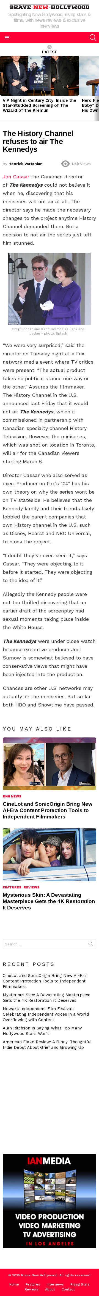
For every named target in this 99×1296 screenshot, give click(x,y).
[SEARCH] (93, 37)
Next (96, 88)
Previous (3, 88)
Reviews (32, 887)
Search (90, 945)
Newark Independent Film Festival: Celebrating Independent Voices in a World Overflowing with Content (46, 1014)
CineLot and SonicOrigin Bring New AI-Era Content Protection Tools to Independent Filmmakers (47, 810)
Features (12, 887)
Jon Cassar (16, 176)
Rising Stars (80, 1284)
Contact (68, 1289)
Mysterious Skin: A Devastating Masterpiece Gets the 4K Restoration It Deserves (49, 901)
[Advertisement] (51, 1101)
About (50, 1289)
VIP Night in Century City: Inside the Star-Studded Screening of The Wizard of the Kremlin (39, 105)
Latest (49, 52)
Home (14, 1284)
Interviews (55, 1284)
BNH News (12, 796)
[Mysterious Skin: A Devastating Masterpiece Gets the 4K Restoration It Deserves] (49, 854)
